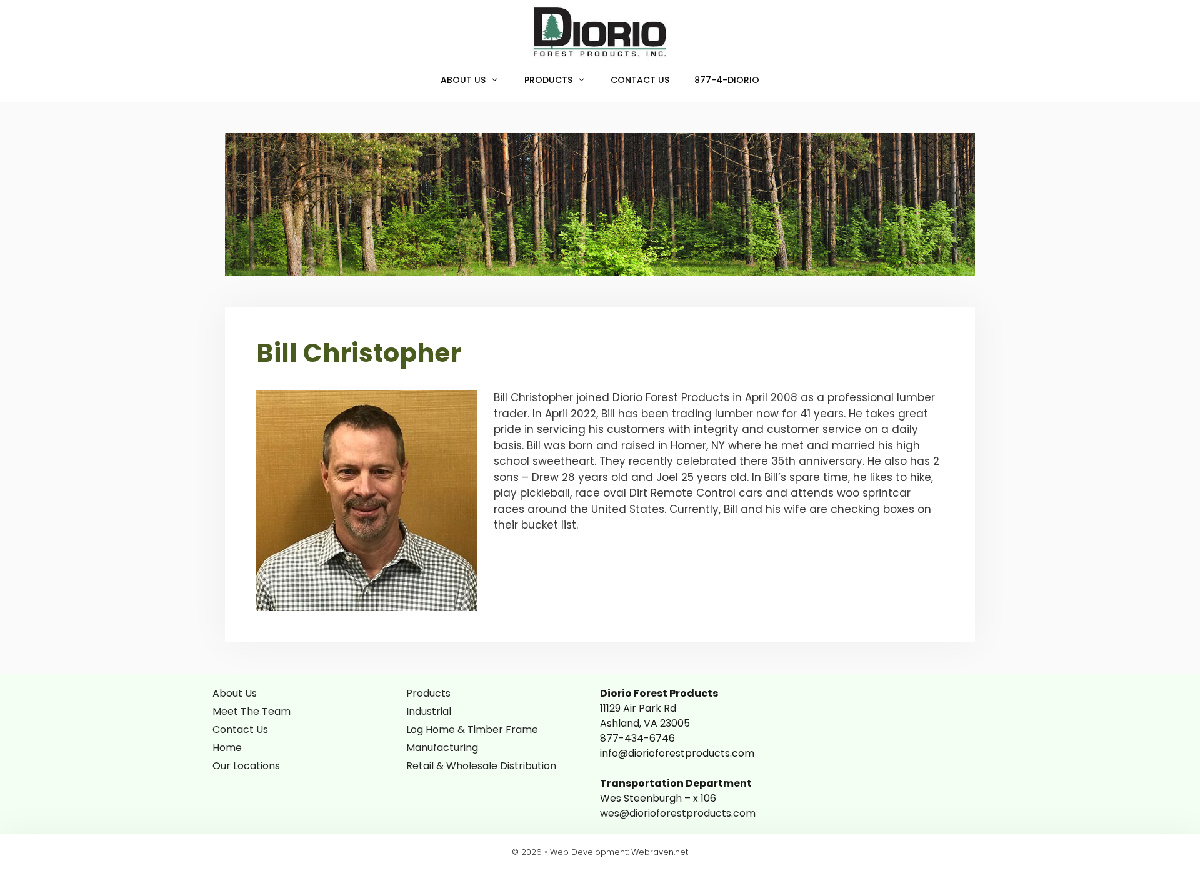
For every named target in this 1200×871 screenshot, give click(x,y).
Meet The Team (251, 711)
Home (227, 747)
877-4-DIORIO (726, 80)
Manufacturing (442, 747)
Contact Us (640, 80)
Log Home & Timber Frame (472, 729)
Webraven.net (659, 852)
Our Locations (246, 766)
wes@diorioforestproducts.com (678, 813)
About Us (463, 80)
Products (548, 80)
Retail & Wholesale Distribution (481, 766)
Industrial (428, 711)
